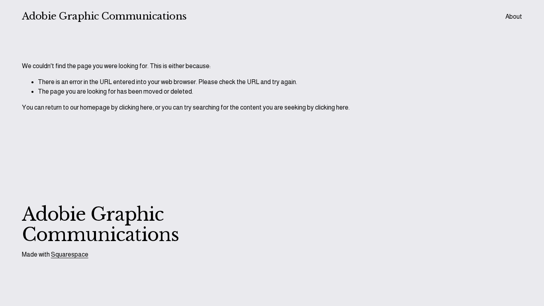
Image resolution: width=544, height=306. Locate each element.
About (513, 16)
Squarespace (69, 254)
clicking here (136, 107)
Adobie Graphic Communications (104, 16)
